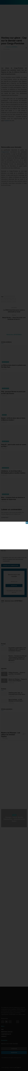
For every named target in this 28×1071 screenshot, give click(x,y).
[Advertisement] (14, 535)
